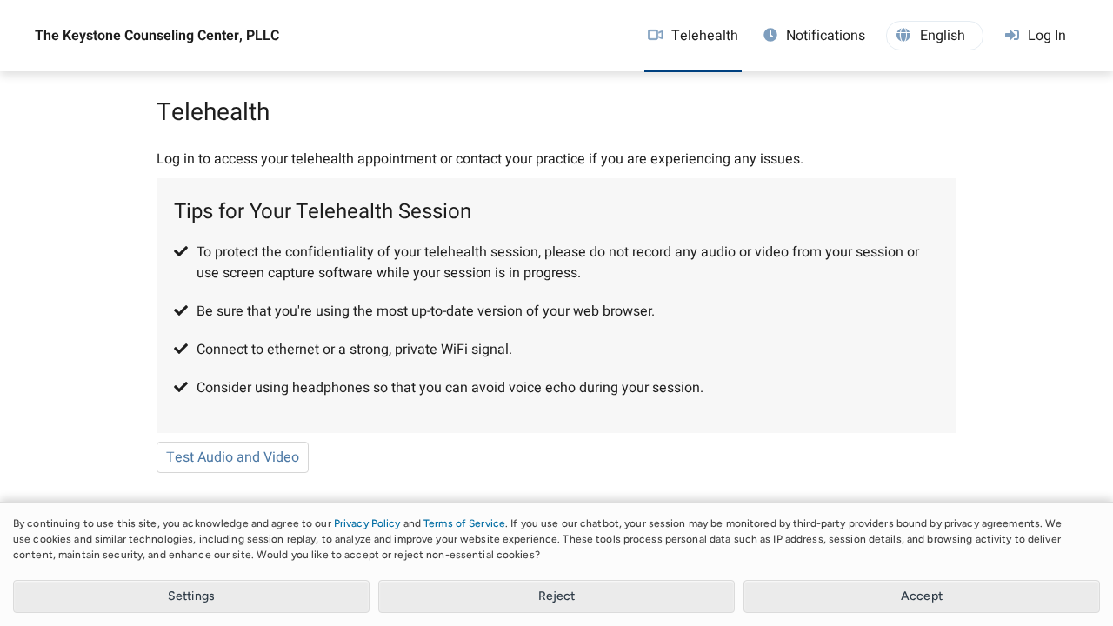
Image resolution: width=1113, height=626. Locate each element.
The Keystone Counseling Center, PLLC (157, 35)
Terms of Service (464, 523)
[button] (934, 35)
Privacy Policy (367, 523)
